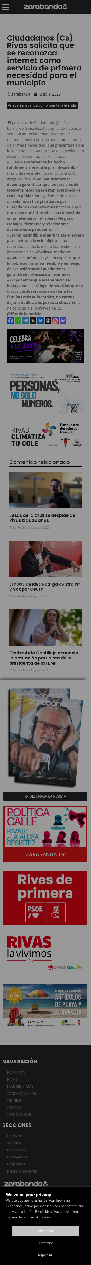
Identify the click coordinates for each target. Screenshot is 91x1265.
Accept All (45, 1231)
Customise (45, 1243)
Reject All (45, 1255)
